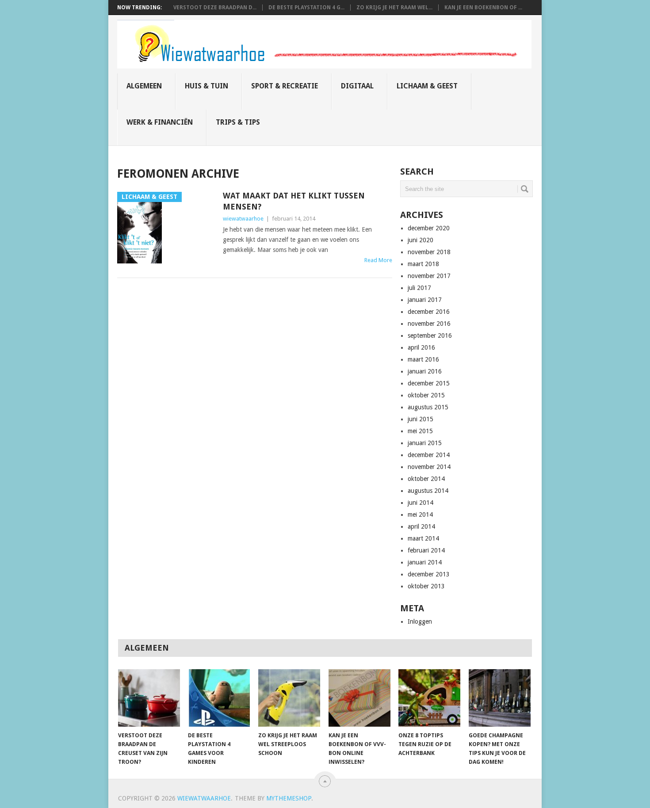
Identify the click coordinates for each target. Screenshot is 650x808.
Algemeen (144, 86)
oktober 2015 (426, 395)
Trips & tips (238, 122)
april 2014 (421, 526)
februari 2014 (426, 550)
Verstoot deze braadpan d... (214, 7)
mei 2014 (420, 514)
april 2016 (421, 347)
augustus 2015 (428, 407)
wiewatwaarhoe (243, 218)
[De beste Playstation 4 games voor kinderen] (219, 698)
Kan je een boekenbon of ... (483, 7)
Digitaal (357, 86)
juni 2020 (420, 240)
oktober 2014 (426, 478)
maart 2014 (423, 538)
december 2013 (429, 574)
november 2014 (429, 466)
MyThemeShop (288, 798)
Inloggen (420, 621)
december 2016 (429, 311)
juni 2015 (420, 419)
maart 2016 (423, 359)
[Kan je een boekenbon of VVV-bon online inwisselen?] (359, 698)
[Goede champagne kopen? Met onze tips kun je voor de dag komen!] (500, 698)
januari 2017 (425, 299)
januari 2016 (425, 371)
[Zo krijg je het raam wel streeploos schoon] (289, 698)
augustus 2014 (428, 490)
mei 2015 (420, 430)
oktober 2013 (426, 586)
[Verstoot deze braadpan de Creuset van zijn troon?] (149, 698)
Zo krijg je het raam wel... (394, 7)
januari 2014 (425, 562)
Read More (378, 260)
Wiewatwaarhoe (204, 798)
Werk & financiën (159, 122)
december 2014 (429, 454)
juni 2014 (420, 502)
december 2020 (429, 228)
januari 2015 (425, 442)
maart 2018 (423, 263)
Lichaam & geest (427, 86)
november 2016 (429, 323)
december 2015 (429, 383)
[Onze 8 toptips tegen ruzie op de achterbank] (429, 698)
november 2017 (429, 275)
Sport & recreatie (284, 86)
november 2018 (429, 251)
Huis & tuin (206, 86)
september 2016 (430, 335)
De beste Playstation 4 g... (306, 7)
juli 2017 (419, 287)
